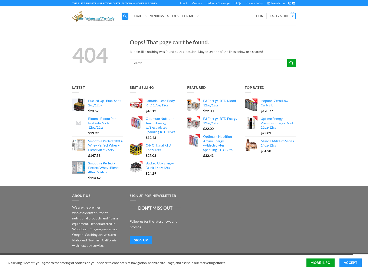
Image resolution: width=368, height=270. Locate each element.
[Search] (125, 16)
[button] (276, 3)
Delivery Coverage (218, 3)
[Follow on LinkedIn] (293, 3)
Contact (189, 16)
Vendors (197, 3)
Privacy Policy (254, 3)
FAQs (237, 3)
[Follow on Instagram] (289, 3)
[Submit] (291, 63)
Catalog (138, 16)
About (183, 3)
